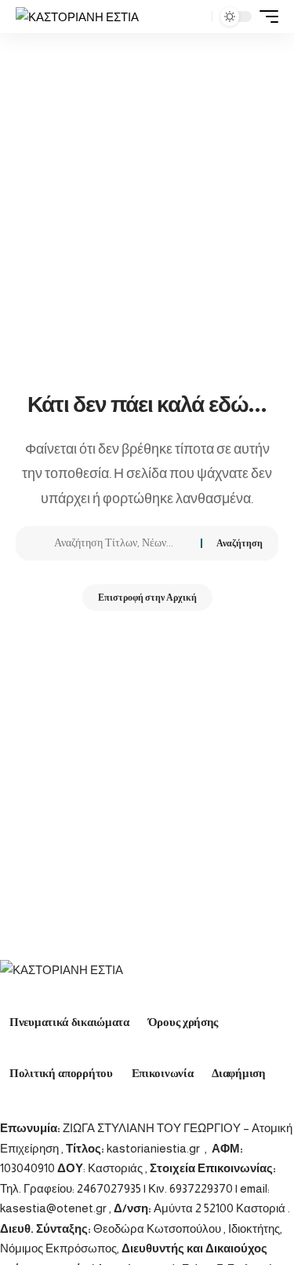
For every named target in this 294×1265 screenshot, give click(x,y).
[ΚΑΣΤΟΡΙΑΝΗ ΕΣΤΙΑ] (77, 17)
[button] (196, 16)
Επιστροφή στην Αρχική (147, 597)
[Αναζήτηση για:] (121, 543)
